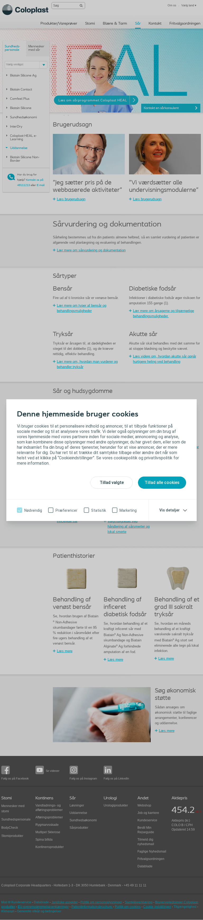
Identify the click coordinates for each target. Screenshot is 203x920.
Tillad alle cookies (162, 482)
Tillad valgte (112, 482)
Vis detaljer (169, 510)
